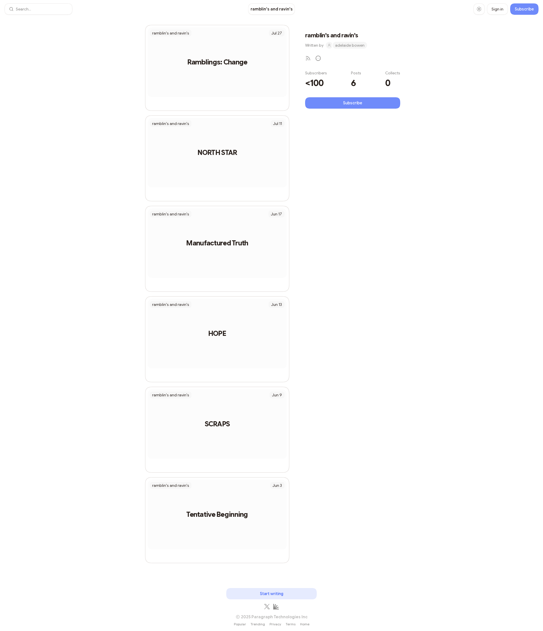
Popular (240, 624)
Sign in (497, 9)
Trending (258, 624)
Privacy (275, 624)
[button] (38, 9)
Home (304, 624)
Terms (291, 624)
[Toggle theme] (479, 9)
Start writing (271, 593)
